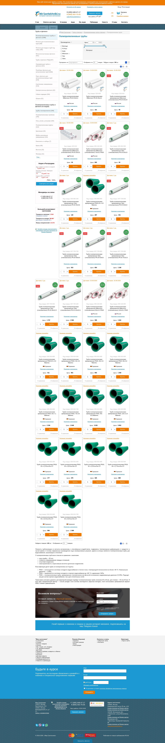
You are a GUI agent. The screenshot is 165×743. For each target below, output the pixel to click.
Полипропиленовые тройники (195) (45, 115)
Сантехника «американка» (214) (44, 85)
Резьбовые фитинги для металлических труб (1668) (44, 71)
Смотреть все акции (46, 184)
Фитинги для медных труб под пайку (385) (45, 48)
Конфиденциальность (43, 659)
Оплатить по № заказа (74, 7)
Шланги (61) (39, 98)
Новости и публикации (43, 660)
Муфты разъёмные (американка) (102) (42, 136)
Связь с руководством (42, 713)
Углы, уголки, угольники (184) (45, 121)
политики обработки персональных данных (113, 688)
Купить (75, 114)
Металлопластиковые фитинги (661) (45, 55)
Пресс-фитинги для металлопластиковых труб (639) (44, 78)
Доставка (39, 650)
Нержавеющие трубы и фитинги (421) (43, 65)
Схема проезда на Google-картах (118, 710)
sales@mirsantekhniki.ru (73, 17)
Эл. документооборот (43, 648)
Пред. (49, 180)
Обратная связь (103, 640)
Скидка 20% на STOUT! (43, 176)
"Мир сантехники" (41, 639)
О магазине (40, 640)
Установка (63, 22)
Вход (119, 7)
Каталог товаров (41, 644)
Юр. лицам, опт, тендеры (44, 647)
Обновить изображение (90, 685)
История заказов (78, 642)
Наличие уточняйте (89, 175)
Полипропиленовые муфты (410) (44, 126)
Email (85, 675)
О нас (37, 22)
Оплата (38, 645)
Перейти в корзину (122, 16)
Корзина (75, 640)
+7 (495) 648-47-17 (46, 196)
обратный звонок (63, 599)
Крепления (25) (41, 131)
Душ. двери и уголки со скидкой (45, 167)
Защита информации (43, 657)
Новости (105, 22)
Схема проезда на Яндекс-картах (118, 708)
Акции (73, 22)
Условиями (106, 609)
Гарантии (39, 653)
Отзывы (114, 22)
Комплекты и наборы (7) (43, 141)
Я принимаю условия (106, 688)
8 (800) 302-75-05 (73, 14)
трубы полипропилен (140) (45, 110)
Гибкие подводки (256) (43, 94)
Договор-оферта (41, 656)
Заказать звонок (94, 13)
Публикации (94, 22)
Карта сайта (126, 640)
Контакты (124, 22)
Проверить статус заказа (94, 7)
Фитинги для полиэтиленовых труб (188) (45, 42)
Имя (85, 668)
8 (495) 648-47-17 (73, 12)
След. (54, 180)
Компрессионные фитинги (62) (45, 90)
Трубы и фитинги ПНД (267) (44, 60)
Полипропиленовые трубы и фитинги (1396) (45, 36)
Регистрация (126, 7)
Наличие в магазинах (70, 106)
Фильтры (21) (40, 154)
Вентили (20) (40, 149)
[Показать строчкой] (129, 62)
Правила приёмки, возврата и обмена (48, 651)
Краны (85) (39, 145)
